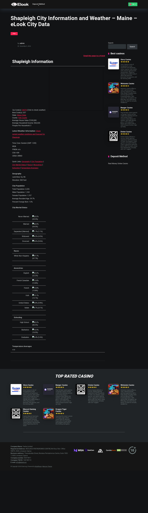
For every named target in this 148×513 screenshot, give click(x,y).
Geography (26, 162)
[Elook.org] (20, 4)
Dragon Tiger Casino (61, 410)
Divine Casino (126, 132)
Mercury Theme (47, 466)
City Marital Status (19, 165)
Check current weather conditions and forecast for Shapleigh (28, 134)
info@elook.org (21, 462)
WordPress (38, 466)
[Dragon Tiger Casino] (48, 418)
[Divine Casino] (113, 141)
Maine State (21, 115)
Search (110, 43)
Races (30, 165)
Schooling (16, 168)
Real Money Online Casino (118, 163)
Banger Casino (127, 108)
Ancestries (38, 165)
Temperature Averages (29, 168)
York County (22, 118)
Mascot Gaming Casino (29, 410)
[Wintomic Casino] (113, 93)
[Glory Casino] (113, 69)
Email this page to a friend (94, 56)
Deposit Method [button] (38, 4)
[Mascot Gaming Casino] (16, 418)
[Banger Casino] (113, 117)
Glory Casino (126, 60)
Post (14, 33)
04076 (24, 110)
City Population (37, 162)
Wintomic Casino (127, 84)
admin (22, 43)
